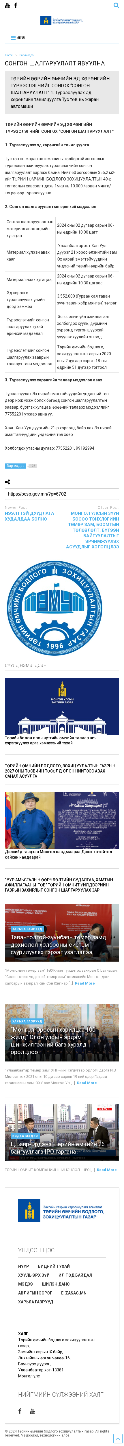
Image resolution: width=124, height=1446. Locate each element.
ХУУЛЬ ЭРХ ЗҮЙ (34, 1275)
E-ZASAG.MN (74, 1293)
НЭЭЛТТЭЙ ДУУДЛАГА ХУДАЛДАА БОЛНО (29, 516)
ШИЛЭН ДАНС (56, 1284)
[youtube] (7, 6)
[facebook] (15, 6)
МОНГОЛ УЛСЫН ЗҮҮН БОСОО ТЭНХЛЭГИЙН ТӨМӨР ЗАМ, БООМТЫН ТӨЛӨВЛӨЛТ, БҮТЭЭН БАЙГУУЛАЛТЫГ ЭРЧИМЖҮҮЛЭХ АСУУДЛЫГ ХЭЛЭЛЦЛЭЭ (92, 530)
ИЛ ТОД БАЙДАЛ (75, 1275)
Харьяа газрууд (27, 929)
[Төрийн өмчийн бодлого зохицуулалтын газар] (62, 22)
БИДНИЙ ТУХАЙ (54, 1266)
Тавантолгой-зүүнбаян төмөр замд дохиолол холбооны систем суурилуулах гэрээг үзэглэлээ (58, 945)
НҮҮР (23, 1266)
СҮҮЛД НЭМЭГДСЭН (26, 665)
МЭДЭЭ (25, 1284)
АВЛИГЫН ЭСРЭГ (35, 1293)
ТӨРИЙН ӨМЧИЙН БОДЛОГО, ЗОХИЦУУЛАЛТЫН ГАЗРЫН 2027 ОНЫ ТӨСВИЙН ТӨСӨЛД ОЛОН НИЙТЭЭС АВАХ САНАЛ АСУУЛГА (60, 771)
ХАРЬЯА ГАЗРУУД (35, 1302)
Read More (85, 983)
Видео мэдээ (25, 1136)
